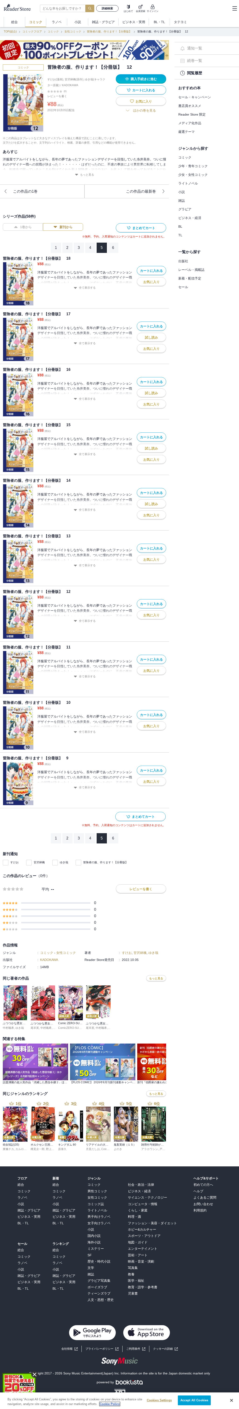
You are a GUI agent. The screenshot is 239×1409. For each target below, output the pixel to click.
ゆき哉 (64, 862)
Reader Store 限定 (192, 114)
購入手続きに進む (144, 79)
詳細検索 (107, 8)
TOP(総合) (10, 31)
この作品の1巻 (25, 191)
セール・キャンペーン (194, 97)
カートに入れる (143, 90)
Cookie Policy (110, 1404)
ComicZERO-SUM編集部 (74, 1028)
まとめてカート (143, 228)
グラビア (184, 209)
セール (183, 287)
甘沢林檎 (39, 862)
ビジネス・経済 (189, 218)
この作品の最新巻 (141, 191)
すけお (14, 862)
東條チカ (8, 1149)
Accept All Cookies (194, 1400)
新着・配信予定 (189, 278)
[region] (119, 1400)
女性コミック (72, 31)
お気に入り (144, 101)
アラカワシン (149, 1149)
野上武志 (51, 1149)
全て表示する (87, 287)
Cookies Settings (159, 1400)
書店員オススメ (189, 106)
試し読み (151, 337)
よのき (118, 1149)
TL (180, 235)
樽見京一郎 (38, 1149)
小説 (181, 192)
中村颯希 (8, 1028)
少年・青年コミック (193, 166)
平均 (45, 889)
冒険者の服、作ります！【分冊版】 (109, 31)
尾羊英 (35, 1028)
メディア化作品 (189, 123)
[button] (165, 1349)
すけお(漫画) (55, 79)
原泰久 (62, 1149)
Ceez (104, 1149)
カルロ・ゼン (23, 1149)
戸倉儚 (163, 1149)
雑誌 (181, 200)
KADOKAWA (70, 85)
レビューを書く (57, 96)
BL (180, 226)
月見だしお (93, 1149)
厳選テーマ (186, 132)
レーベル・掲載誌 (191, 270)
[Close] (231, 1400)
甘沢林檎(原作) (74, 79)
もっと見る (87, 174)
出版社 (183, 261)
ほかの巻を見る (144, 110)
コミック (53, 31)
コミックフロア (32, 31)
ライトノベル (188, 183)
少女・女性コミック (193, 175)
